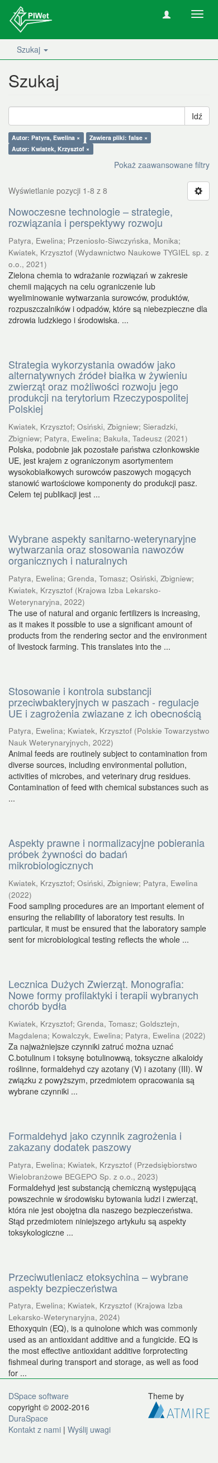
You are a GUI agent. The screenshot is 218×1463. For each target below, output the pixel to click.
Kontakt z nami (34, 1429)
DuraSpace (28, 1418)
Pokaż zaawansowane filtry (162, 164)
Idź (197, 116)
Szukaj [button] (29, 49)
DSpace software (38, 1395)
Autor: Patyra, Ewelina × (46, 137)
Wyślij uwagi (89, 1429)
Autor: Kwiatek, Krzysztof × (50, 149)
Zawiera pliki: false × (118, 137)
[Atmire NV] (179, 1408)
